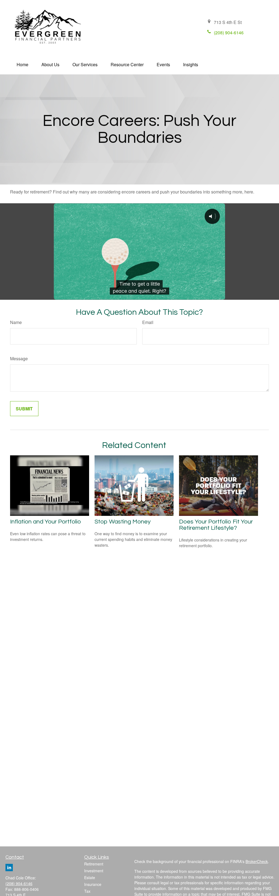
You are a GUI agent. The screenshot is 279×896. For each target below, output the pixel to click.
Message (19, 358)
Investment (93, 870)
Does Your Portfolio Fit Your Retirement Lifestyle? (216, 525)
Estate (89, 877)
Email (147, 322)
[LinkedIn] (9, 867)
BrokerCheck (256, 861)
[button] (22, 64)
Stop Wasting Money (123, 522)
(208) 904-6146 (18, 883)
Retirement (93, 864)
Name (16, 322)
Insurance (92, 884)
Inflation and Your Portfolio (45, 522)
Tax (87, 891)
